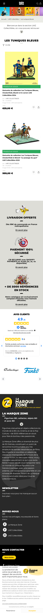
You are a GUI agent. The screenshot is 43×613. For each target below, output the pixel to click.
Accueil (3, 19)
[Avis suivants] (41, 345)
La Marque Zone (15, 525)
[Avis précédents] (1, 345)
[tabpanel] (21, 454)
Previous (3, 379)
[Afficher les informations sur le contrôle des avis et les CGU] (35, 330)
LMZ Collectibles (13, 19)
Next (40, 379)
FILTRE (7, 45)
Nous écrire (9, 557)
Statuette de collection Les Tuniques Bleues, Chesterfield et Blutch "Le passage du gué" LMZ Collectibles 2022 (20, 157)
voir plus (23, 346)
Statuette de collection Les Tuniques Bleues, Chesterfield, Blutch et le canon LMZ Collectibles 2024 (20, 92)
